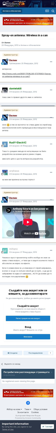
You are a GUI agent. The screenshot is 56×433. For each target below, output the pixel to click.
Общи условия (40, 409)
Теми (27, 409)
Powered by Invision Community (28, 418)
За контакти (23, 412)
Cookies (35, 412)
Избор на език (14, 409)
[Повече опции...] (51, 61)
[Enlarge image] (8, 125)
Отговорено (23, 92)
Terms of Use (7, 429)
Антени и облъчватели (30, 45)
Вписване (28, 337)
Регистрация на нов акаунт (28, 318)
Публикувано (23, 63)
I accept (48, 426)
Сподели (13, 353)
